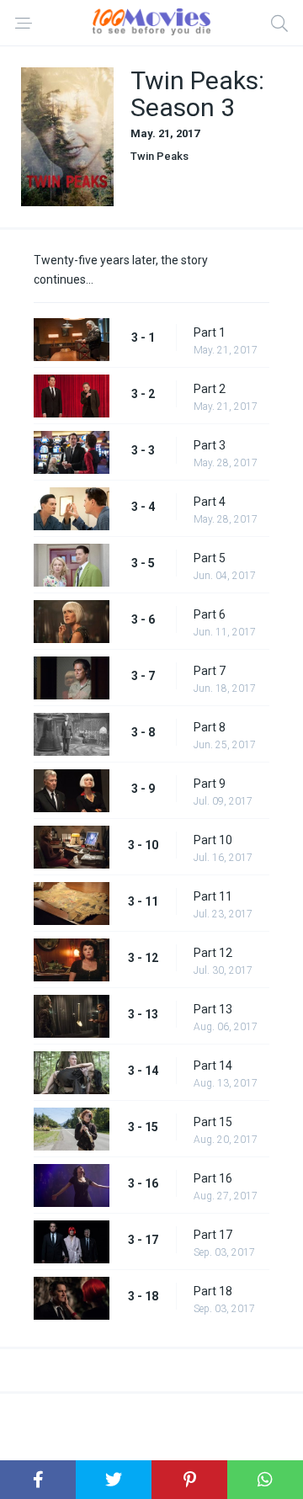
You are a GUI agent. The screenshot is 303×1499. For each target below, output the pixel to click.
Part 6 (210, 614)
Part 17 (213, 1234)
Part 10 (213, 840)
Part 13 (213, 1009)
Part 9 (210, 783)
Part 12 (213, 952)
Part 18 (213, 1291)
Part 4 (210, 501)
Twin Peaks (159, 156)
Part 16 (213, 1178)
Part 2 (210, 389)
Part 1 (210, 332)
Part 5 (210, 558)
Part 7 (210, 671)
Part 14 (213, 1065)
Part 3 (210, 445)
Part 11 (213, 896)
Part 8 (210, 727)
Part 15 (213, 1122)
